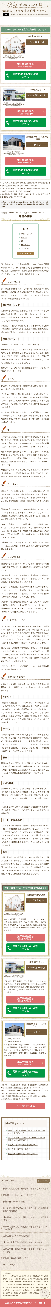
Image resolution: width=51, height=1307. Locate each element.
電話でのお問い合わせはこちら (25, 75)
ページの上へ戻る (25, 1106)
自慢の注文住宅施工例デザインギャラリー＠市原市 (25, 1188)
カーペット (25, 245)
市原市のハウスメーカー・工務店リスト (20, 1195)
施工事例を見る (25, 65)
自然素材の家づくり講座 (14, 1201)
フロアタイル (26, 248)
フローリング (26, 234)
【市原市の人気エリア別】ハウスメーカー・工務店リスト (25, 1218)
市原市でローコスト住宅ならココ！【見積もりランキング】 (25, 1250)
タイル (24, 237)
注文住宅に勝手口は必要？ (19, 1149)
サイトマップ (9, 1265)
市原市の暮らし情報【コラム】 (17, 1258)
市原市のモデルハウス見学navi (16, 1236)
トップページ (43, 1181)
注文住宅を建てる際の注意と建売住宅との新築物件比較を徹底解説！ (25, 1209)
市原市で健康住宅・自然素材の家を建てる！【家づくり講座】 (25, 1227)
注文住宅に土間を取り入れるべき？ (23, 1154)
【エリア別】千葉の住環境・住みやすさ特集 (22, 1242)
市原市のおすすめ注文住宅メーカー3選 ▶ (25, 1303)
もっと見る (24, 253)
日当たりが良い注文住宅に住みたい (23, 1145)
